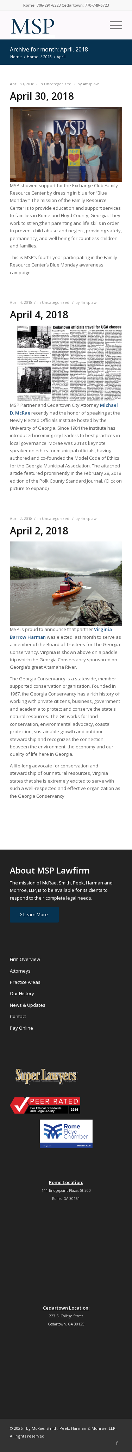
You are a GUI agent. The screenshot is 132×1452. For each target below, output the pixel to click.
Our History (22, 993)
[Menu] (112, 25)
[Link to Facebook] (117, 1443)
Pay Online (21, 1028)
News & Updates (27, 1005)
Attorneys (20, 971)
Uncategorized (57, 83)
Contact (18, 1016)
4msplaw (91, 83)
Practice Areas (25, 982)
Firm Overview (25, 959)
